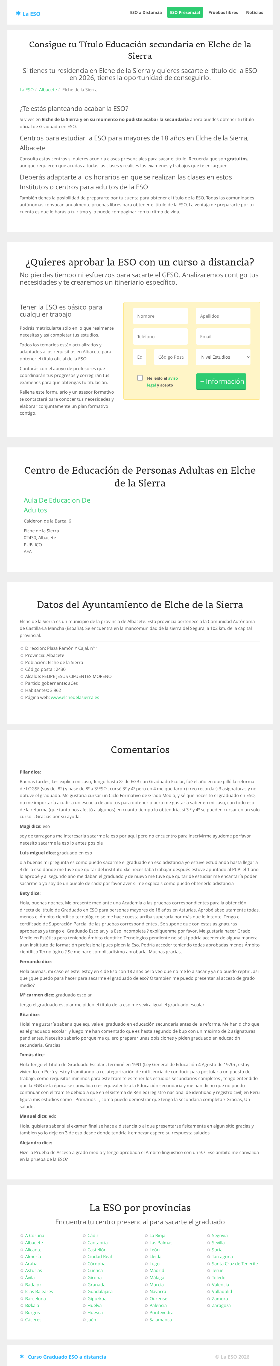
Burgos (32, 1312)
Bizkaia (32, 1305)
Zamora (220, 1299)
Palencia (158, 1305)
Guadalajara (100, 1291)
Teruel (218, 1270)
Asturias (33, 1270)
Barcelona (35, 1299)
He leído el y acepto (162, 382)
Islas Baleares (39, 1291)
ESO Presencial (185, 12)
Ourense (158, 1299)
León (155, 1250)
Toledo (219, 1277)
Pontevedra (162, 1312)
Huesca (95, 1312)
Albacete (48, 90)
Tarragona (222, 1256)
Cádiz (93, 1235)
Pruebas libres (223, 12)
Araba (31, 1264)
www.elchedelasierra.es (75, 697)
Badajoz (33, 1285)
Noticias (254, 12)
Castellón (97, 1250)
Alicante (33, 1250)
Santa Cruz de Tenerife (235, 1264)
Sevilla (218, 1243)
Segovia (220, 1235)
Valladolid (222, 1291)
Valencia (220, 1285)
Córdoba (97, 1264)
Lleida (156, 1256)
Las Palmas (161, 1243)
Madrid (157, 1270)
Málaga (157, 1277)
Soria (217, 1250)
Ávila (30, 1277)
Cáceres (33, 1320)
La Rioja (157, 1235)
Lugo (155, 1264)
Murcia (157, 1285)
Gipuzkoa (97, 1299)
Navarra (158, 1291)
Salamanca (161, 1320)
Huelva (95, 1305)
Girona (95, 1277)
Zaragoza (221, 1305)
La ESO (31, 13)
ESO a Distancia (146, 12)
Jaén (92, 1320)
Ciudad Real (100, 1256)
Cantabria (98, 1243)
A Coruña (34, 1235)
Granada (97, 1285)
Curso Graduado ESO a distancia (67, 1356)
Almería (33, 1256)
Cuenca (95, 1270)
